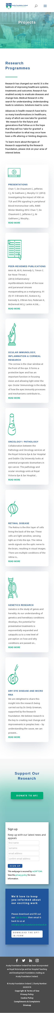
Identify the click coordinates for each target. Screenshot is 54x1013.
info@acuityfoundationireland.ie (29, 924)
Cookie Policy (27, 998)
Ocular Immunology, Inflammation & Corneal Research (24, 356)
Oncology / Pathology (23, 441)
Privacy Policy (27, 994)
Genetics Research (21, 605)
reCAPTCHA (37, 871)
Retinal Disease (18, 523)
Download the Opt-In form (26, 934)
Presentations (18, 184)
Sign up (13, 829)
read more (14, 222)
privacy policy (21, 875)
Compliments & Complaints (27, 1001)
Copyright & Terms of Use (27, 991)
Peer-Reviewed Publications (27, 266)
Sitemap (27, 1005)
